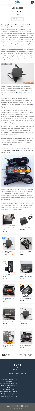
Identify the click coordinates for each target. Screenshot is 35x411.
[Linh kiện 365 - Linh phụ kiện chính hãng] (17, 2)
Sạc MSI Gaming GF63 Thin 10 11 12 (9, 322)
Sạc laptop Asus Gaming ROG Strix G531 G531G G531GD (25, 275)
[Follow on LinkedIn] (20, 365)
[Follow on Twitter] (18, 365)
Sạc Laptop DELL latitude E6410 (9, 275)
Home (12, 11)
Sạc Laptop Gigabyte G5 (25, 298)
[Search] (32, 2)
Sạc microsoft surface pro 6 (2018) (9, 346)
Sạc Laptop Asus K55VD (26, 345)
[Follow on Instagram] (16, 365)
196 (24, 355)
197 (28, 355)
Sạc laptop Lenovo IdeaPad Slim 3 (24, 322)
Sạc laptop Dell (15, 150)
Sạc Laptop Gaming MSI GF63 (8, 228)
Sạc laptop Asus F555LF (25, 227)
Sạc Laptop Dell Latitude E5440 (8, 299)
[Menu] (2, 2)
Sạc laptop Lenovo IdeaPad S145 (7, 252)
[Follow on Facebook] (14, 365)
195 (20, 355)
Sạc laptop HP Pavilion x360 (25, 252)
